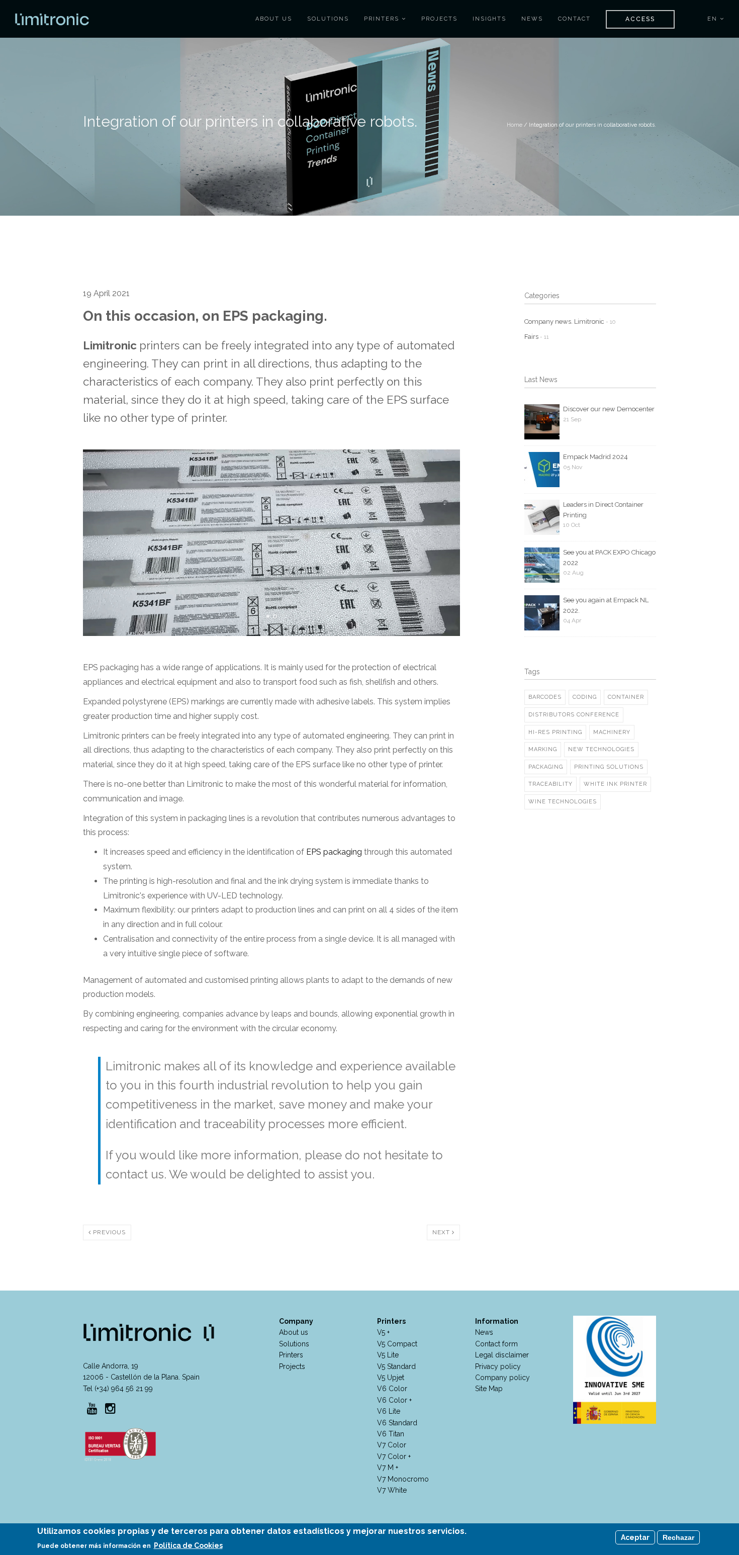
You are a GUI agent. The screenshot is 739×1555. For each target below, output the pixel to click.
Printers (383, 19)
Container (626, 697)
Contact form (496, 1344)
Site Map (489, 1389)
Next (442, 1232)
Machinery (611, 732)
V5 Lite (388, 1355)
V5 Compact (397, 1344)
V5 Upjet (390, 1378)
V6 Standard (397, 1423)
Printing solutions (608, 767)
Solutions (328, 19)
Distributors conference (573, 714)
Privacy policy (498, 1366)
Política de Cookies (188, 1545)
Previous (108, 1232)
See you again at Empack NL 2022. (606, 605)
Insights (489, 19)
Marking (542, 749)
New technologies (601, 749)
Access (640, 19)
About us (293, 1332)
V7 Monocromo (403, 1479)
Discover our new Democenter (609, 409)
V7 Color (391, 1445)
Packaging (545, 767)
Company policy (502, 1378)
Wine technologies (562, 801)
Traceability (550, 784)
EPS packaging (334, 852)
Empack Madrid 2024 (595, 457)
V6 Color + (394, 1400)
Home (514, 125)
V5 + (383, 1332)
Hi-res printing (555, 732)
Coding (585, 697)
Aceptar (635, 1537)
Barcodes (545, 697)
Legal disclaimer (502, 1355)
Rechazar (678, 1537)
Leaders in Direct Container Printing (603, 510)
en (713, 19)
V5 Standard (396, 1366)
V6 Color (392, 1389)
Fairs (536, 336)
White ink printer (615, 784)
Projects (439, 19)
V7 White (392, 1490)
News (532, 19)
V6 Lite (388, 1411)
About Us (273, 19)
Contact (574, 19)
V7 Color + (394, 1456)
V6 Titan (390, 1434)
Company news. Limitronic (569, 321)
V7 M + (387, 1467)
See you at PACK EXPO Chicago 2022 (609, 557)
